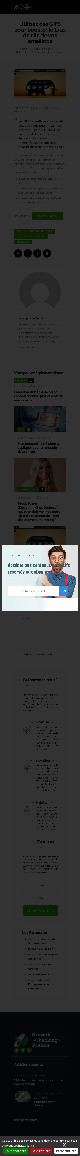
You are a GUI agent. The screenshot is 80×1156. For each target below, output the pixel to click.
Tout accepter (15, 1151)
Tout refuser (41, 1151)
